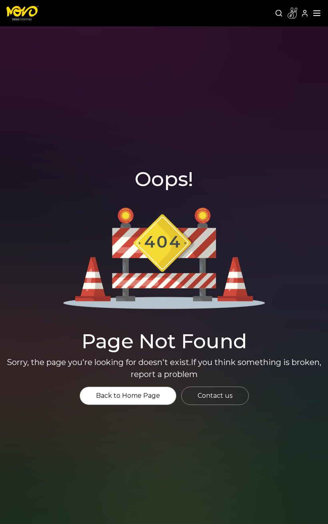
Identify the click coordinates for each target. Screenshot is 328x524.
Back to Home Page (128, 395)
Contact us (215, 395)
